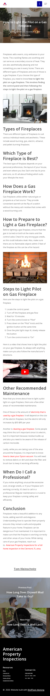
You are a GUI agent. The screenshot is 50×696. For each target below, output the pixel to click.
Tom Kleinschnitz (18, 32)
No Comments (25, 35)
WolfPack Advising (36, 690)
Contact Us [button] (6, 673)
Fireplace (25, 16)
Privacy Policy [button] (6, 675)
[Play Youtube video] (25, 372)
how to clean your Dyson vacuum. (18, 456)
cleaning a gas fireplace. (24, 429)
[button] (45, 4)
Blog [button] (4, 671)
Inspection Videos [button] (8, 680)
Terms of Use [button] (6, 678)
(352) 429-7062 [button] (29, 673)
